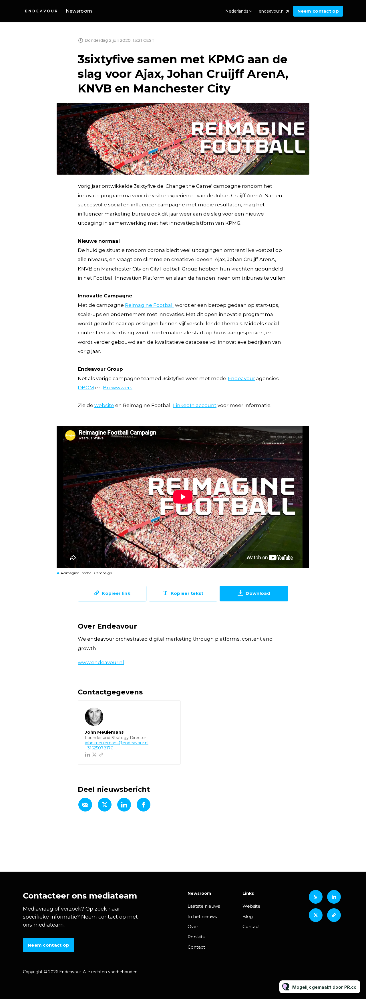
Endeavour (241, 378)
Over (193, 926)
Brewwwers (117, 387)
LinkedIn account (194, 405)
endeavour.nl (272, 11)
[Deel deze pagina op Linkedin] (124, 805)
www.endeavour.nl (101, 662)
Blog (247, 916)
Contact (196, 947)
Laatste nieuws (204, 906)
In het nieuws (202, 916)
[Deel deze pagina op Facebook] (143, 805)
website (104, 405)
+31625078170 (99, 748)
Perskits (196, 936)
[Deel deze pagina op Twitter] (105, 805)
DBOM (86, 387)
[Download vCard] (170, 710)
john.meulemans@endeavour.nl (116, 742)
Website (251, 906)
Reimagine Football (149, 305)
